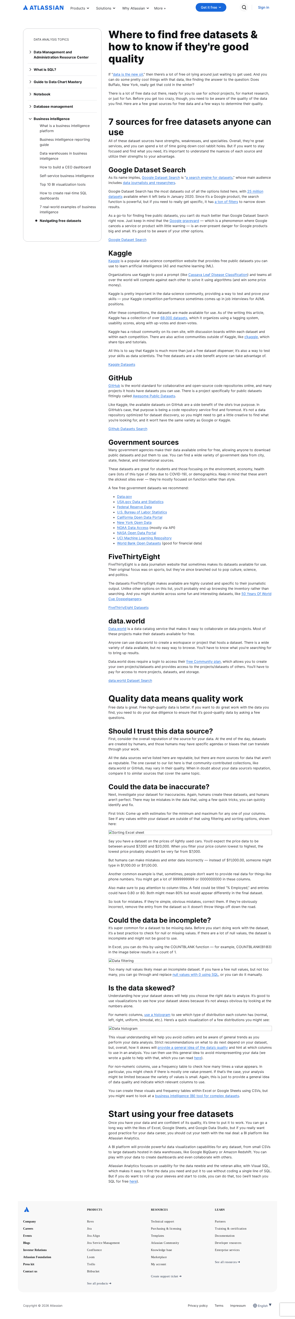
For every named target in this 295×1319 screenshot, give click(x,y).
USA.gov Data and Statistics (140, 502)
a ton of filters (226, 201)
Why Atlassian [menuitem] (133, 8)
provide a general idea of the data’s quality (193, 1047)
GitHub (114, 385)
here (197, 1058)
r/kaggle (251, 337)
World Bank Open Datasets (139, 543)
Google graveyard (184, 220)
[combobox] (258, 1306)
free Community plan (203, 661)
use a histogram (157, 1014)
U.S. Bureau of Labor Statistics (142, 512)
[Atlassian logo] (43, 8)
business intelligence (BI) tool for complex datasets (197, 1096)
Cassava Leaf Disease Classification (217, 274)
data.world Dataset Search (130, 680)
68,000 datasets (173, 318)
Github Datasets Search (127, 429)
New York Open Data (134, 522)
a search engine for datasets (209, 177)
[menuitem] (160, 7)
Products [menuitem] (77, 8)
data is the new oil (128, 74)
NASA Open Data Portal (136, 533)
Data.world (117, 628)
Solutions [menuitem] (103, 8)
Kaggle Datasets (121, 364)
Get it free (209, 7)
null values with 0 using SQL (195, 974)
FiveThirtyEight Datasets (128, 607)
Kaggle (114, 261)
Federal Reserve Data (134, 507)
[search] (244, 7)
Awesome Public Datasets (154, 396)
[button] (160, 7)
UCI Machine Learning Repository (144, 538)
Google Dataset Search (161, 177)
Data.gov (124, 496)
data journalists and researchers (149, 182)
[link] (263, 7)
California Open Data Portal (139, 517)
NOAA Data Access (132, 527)
